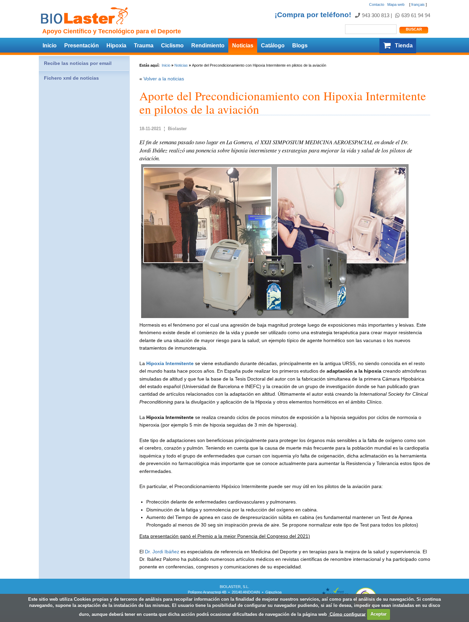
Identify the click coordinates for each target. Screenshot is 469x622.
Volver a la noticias (164, 78)
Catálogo (273, 45)
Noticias (242, 45)
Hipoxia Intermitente (170, 363)
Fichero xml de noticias (71, 78)
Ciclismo (172, 45)
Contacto (376, 4)
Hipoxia (116, 45)
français (418, 4)
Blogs (300, 45)
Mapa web (395, 4)
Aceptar (378, 614)
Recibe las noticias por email (78, 63)
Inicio (50, 45)
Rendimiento (208, 45)
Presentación (81, 45)
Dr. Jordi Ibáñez (162, 551)
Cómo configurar (347, 614)
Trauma (143, 45)
